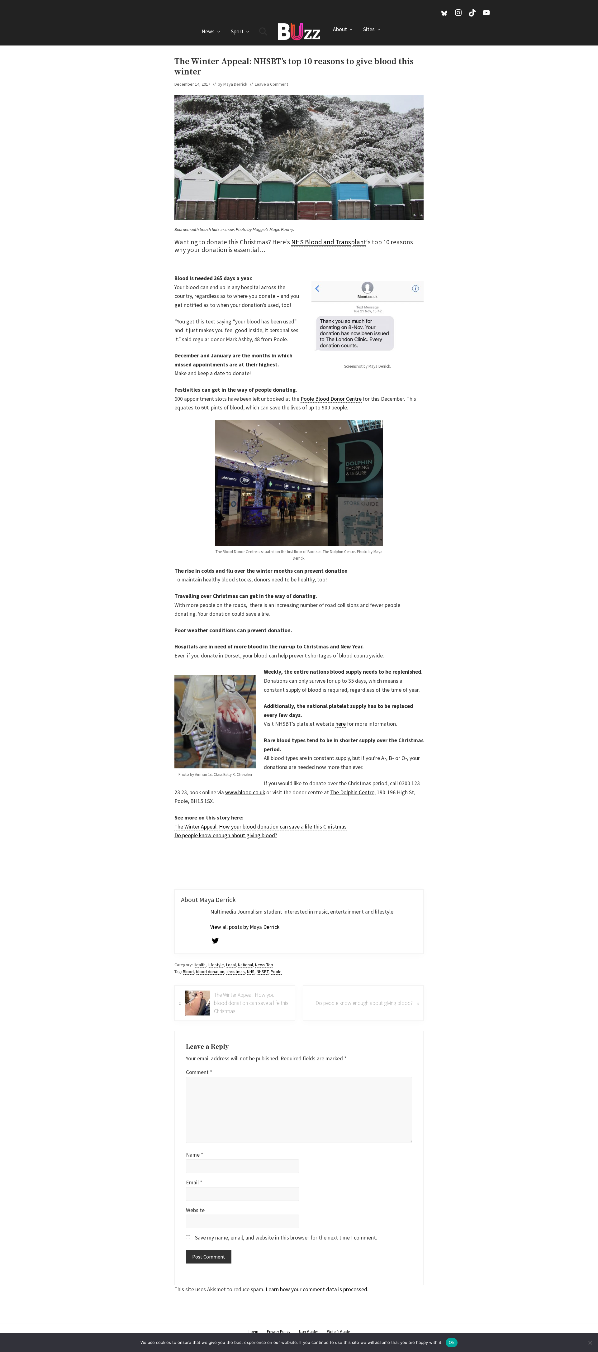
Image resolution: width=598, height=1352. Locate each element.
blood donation (210, 971)
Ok (451, 1342)
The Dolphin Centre (352, 792)
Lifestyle (216, 964)
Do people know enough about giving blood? (225, 835)
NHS (250, 971)
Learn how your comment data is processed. (317, 1289)
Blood (188, 971)
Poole (276, 971)
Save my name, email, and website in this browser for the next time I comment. (286, 1237)
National (245, 964)
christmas (235, 971)
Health (200, 964)
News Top (264, 964)
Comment (199, 1072)
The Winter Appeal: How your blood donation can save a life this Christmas (260, 826)
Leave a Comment (271, 84)
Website (195, 1210)
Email (194, 1182)
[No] (590, 1343)
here (340, 723)
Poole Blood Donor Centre (331, 398)
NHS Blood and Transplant (328, 242)
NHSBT (262, 971)
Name (194, 1154)
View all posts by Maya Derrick (244, 927)
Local (231, 964)
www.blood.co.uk (245, 792)
